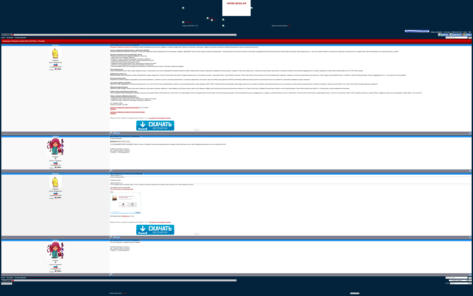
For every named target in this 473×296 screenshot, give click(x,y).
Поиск (465, 32)
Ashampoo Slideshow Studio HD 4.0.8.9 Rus (124, 107)
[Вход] (213, 20)
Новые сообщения (436, 32)
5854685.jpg (125, 216)
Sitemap (124, 293)
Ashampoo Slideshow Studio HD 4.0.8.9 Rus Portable (127, 112)
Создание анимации (20, 37)
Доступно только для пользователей (121, 189)
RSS (289, 25)
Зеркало (113, 109)
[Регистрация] (187, 22)
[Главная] (210, 18)
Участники (446, 32)
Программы (10, 37)
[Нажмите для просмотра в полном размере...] (125, 213)
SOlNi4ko (55, 136)
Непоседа (55, 45)
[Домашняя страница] (116, 133)
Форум (3, 37)
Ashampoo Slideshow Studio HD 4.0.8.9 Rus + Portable (42, 37)
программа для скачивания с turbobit (160, 118)
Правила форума (456, 32)
